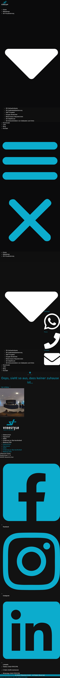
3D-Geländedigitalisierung (14, 110)
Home (5, 10)
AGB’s (5, 438)
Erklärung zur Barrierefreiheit (12, 440)
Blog (4, 127)
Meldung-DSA (7, 442)
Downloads (6, 123)
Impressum (6, 437)
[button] (30, 190)
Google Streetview (11, 115)
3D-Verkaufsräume (12, 108)
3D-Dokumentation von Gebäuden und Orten (20, 121)
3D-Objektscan (10, 119)
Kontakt (5, 128)
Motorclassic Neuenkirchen (14, 117)
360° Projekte (10, 112)
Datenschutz (7, 435)
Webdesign (6, 12)
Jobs (4, 125)
